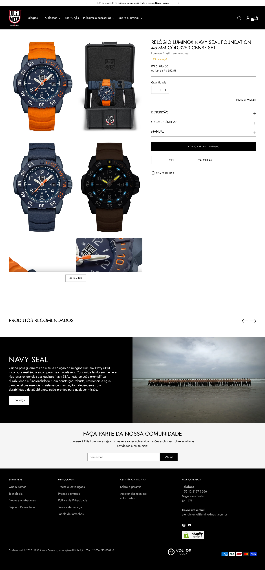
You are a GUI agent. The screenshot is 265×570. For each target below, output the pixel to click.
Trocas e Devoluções (71, 487)
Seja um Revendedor (22, 507)
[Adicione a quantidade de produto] (165, 90)
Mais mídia (76, 278)
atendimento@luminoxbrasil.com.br (204, 514)
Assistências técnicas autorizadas (133, 495)
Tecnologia (16, 493)
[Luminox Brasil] (15, 18)
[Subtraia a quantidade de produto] (154, 90)
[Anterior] (87, 3)
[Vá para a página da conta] (246, 17)
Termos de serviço (70, 507)
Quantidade (158, 82)
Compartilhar (165, 173)
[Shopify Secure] (193, 535)
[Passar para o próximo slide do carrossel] (253, 321)
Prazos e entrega (69, 493)
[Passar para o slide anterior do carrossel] (245, 321)
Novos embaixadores (22, 500)
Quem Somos (17, 487)
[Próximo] (178, 3)
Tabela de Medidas (246, 100)
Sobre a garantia (130, 487)
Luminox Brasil (160, 53)
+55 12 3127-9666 (194, 491)
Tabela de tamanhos (71, 514)
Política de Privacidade (72, 500)
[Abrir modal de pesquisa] (239, 17)
